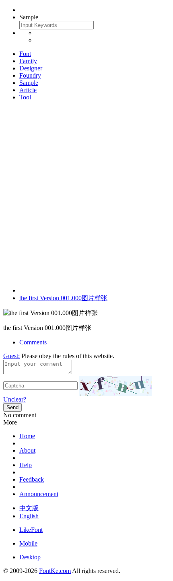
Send (12, 407)
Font (25, 53)
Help (25, 465)
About (27, 450)
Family (28, 61)
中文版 (29, 508)
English (29, 516)
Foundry (30, 75)
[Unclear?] (115, 386)
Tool (25, 97)
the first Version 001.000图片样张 (63, 298)
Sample (28, 82)
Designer (30, 68)
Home (27, 436)
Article (28, 90)
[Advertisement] (86, 193)
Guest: (11, 355)
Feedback (31, 479)
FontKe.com (55, 570)
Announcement (38, 493)
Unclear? (14, 399)
